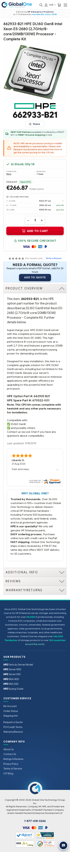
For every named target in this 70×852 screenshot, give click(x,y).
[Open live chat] (63, 845)
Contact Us (9, 754)
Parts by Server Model (18, 664)
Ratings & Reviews (13, 759)
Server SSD (12, 674)
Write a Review (54, 258)
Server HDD (12, 669)
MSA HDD (11, 679)
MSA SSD (11, 683)
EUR (51, 5)
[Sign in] (46, 4)
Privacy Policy (10, 763)
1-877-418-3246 (35, 821)
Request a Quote (13, 722)
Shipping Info (10, 715)
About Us (8, 749)
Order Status (10, 711)
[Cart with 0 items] (59, 4)
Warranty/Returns (13, 731)
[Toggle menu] (65, 5)
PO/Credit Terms (12, 727)
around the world (34, 644)
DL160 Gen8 (18, 424)
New (8, 174)
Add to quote (35, 277)
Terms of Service (12, 768)
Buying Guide (13, 688)
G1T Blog (8, 773)
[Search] (40, 4)
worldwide (38, 14)
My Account (10, 706)
